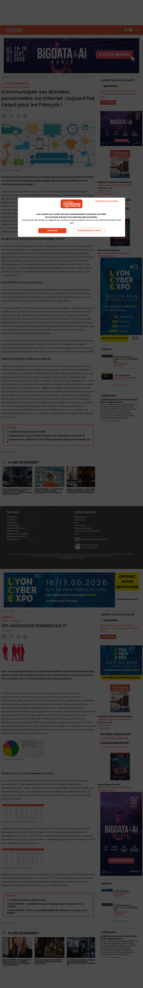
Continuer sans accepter (106, 201)
